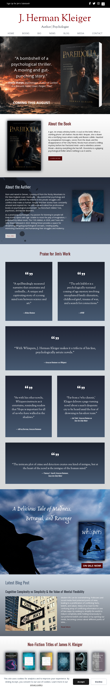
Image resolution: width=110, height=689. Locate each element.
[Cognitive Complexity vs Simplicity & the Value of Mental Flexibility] (31, 613)
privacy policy (36, 685)
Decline (98, 681)
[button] (18, 3)
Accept (81, 681)
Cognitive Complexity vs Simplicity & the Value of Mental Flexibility (44, 591)
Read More (66, 627)
